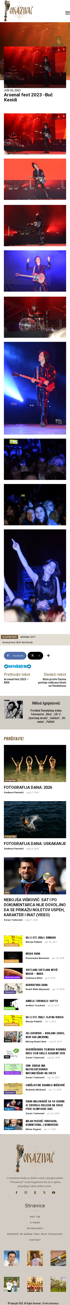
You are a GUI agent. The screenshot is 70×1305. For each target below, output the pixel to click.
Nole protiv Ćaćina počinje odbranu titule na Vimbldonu (52, 682)
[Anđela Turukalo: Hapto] (13, 1004)
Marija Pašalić (34, 941)
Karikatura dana (37, 985)
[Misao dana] (13, 957)
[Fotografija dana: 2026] (35, 763)
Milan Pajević (33, 1129)
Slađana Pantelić (14, 792)
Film (7, 892)
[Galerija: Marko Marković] (58, 1284)
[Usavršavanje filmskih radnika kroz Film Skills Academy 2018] (13, 1053)
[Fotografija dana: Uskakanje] (35, 819)
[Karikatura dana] (13, 988)
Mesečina (9, 1008)
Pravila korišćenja (50, 1303)
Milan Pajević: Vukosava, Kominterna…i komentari (42, 1123)
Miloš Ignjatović (46, 703)
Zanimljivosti (11, 944)
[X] (44, 1192)
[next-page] (12, 929)
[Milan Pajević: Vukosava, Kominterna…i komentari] (13, 1124)
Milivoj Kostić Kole (36, 1041)
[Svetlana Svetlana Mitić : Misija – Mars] (13, 973)
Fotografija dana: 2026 (28, 787)
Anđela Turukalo (35, 1005)
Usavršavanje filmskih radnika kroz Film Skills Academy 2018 (46, 1051)
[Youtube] (53, 1192)
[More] (48, 656)
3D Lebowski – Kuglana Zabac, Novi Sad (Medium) (45, 1035)
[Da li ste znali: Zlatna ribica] (13, 1020)
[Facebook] (16, 1192)
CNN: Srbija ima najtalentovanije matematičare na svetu (41, 1069)
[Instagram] (26, 1192)
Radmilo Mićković (36, 1089)
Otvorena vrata (12, 977)
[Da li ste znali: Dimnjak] (13, 941)
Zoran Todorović (13, 919)
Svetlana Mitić (34, 977)
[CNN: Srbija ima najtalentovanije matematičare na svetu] (13, 1069)
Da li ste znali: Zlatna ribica (45, 1017)
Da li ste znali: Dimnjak (41, 937)
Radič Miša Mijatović (38, 989)
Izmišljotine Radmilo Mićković (45, 1085)
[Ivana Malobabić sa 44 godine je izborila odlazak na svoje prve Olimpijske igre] (13, 1105)
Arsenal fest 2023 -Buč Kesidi (18, 642)
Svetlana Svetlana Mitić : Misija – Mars (42, 972)
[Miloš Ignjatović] (14, 712)
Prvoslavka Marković (37, 958)
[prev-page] (6, 929)
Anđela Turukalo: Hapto (42, 1001)
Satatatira (10, 992)
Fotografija (10, 780)
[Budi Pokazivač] (11, 1284)
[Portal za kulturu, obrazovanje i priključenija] (18, 11)
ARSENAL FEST (28, 636)
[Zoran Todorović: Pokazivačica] (58, 1258)
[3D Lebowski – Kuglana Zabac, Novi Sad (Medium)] (13, 1036)
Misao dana (33, 953)
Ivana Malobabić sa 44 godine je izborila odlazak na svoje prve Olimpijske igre (45, 1105)
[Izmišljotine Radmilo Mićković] (13, 1088)
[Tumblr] (35, 1192)
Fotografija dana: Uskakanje (35, 843)
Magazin (9, 1108)
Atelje (8, 1040)
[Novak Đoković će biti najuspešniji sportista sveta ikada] (11, 1258)
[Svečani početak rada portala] (35, 1284)
